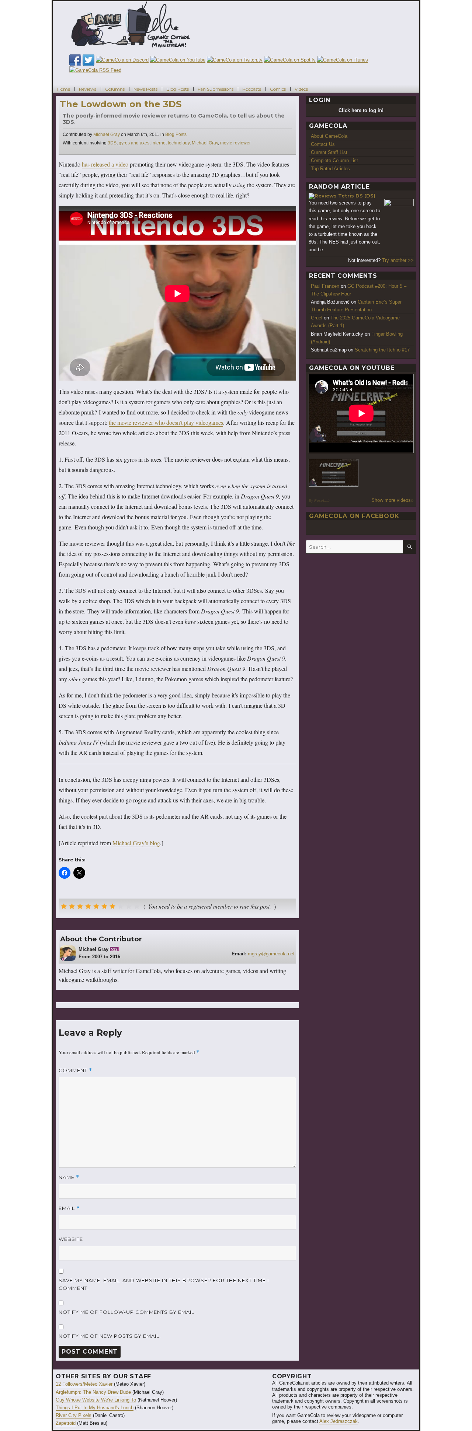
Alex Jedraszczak (338, 1421)
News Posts (145, 88)
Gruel (316, 318)
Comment (75, 1070)
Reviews (87, 88)
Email (69, 1208)
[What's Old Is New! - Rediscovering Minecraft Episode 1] (334, 473)
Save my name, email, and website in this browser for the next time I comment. (164, 1284)
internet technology (171, 143)
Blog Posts (177, 88)
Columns (115, 88)
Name (69, 1177)
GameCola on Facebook (354, 515)
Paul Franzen (325, 286)
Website (71, 1239)
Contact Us (323, 144)
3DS (112, 143)
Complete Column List (334, 160)
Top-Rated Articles (330, 168)
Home (63, 88)
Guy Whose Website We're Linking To (96, 1400)
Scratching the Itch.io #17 (382, 350)
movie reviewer (235, 143)
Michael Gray (106, 134)
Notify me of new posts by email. (110, 1336)
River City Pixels (73, 1415)
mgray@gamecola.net (271, 953)
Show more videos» (392, 500)
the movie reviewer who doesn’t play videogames (166, 422)
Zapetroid (66, 1423)
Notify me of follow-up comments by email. (127, 1312)
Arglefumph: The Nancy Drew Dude (93, 1392)
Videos (301, 88)
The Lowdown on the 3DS (120, 104)
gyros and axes (134, 143)
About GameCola (329, 136)
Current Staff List (329, 152)
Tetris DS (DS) (356, 196)
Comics (278, 88)
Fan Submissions (215, 88)
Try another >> (398, 260)
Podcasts (251, 88)
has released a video (105, 164)
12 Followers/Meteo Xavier (84, 1384)
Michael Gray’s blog (136, 843)
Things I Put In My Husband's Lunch (94, 1407)
